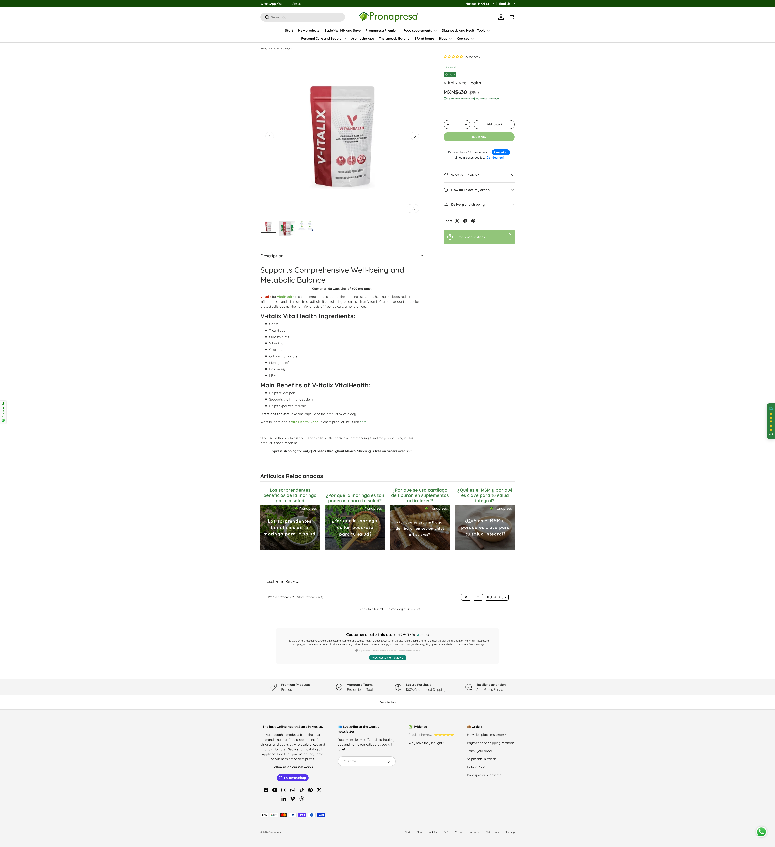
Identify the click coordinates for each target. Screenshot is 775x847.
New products (308, 30)
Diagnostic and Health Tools (463, 30)
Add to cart (494, 124)
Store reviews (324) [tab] (310, 597)
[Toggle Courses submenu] (472, 38)
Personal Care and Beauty (321, 38)
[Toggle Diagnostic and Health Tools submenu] (488, 30)
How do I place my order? (486, 735)
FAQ (446, 832)
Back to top (387, 702)
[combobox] (302, 17)
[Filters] (478, 597)
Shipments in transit (481, 759)
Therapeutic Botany (394, 38)
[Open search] (466, 597)
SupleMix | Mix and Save (342, 30)
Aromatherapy (362, 38)
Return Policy (477, 767)
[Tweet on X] (457, 221)
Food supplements (417, 30)
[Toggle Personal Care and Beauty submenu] (344, 38)
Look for (432, 832)
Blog (419, 832)
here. (363, 422)
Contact (459, 832)
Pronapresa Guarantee (484, 775)
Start (289, 30)
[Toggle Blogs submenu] (450, 38)
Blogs (443, 38)
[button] (512, 17)
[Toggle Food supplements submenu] (435, 30)
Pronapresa (275, 832)
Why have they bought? (426, 743)
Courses (463, 38)
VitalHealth (451, 67)
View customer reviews (387, 657)
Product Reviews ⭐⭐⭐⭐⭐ (431, 735)
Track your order (479, 751)
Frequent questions (471, 237)
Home (263, 48)
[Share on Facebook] (465, 221)
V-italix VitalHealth (281, 48)
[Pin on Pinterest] (473, 221)
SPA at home (424, 38)
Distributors (492, 832)
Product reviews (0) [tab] (281, 597)
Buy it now (479, 137)
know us (474, 832)
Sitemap (510, 832)
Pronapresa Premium (382, 30)
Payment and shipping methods (491, 743)
